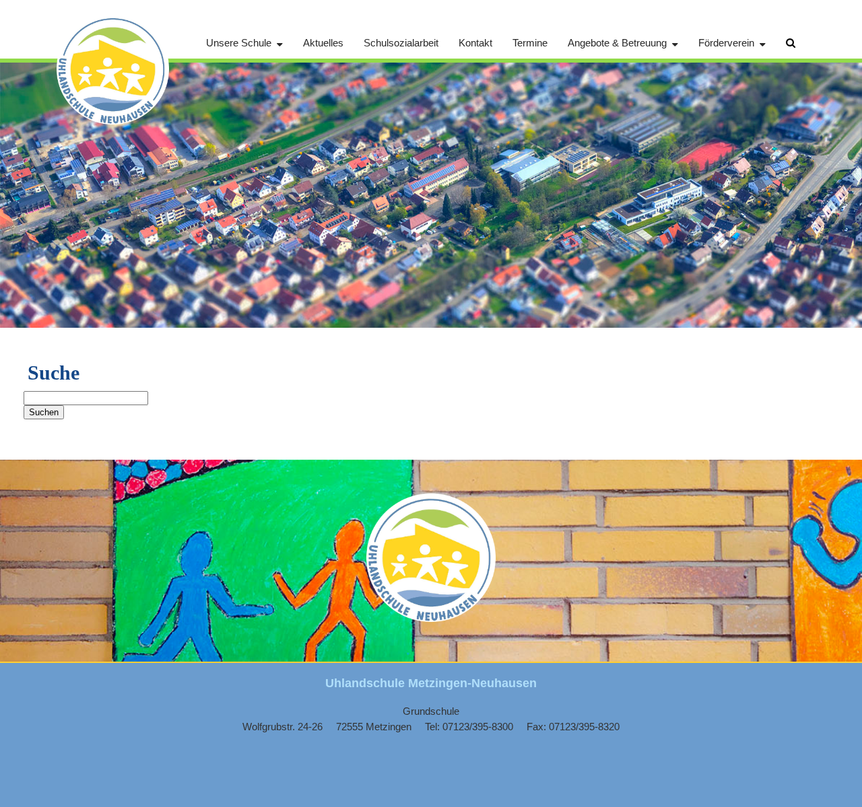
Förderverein (726, 42)
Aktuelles (323, 42)
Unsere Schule (238, 42)
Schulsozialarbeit (401, 42)
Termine (530, 42)
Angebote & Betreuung (617, 42)
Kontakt (475, 42)
